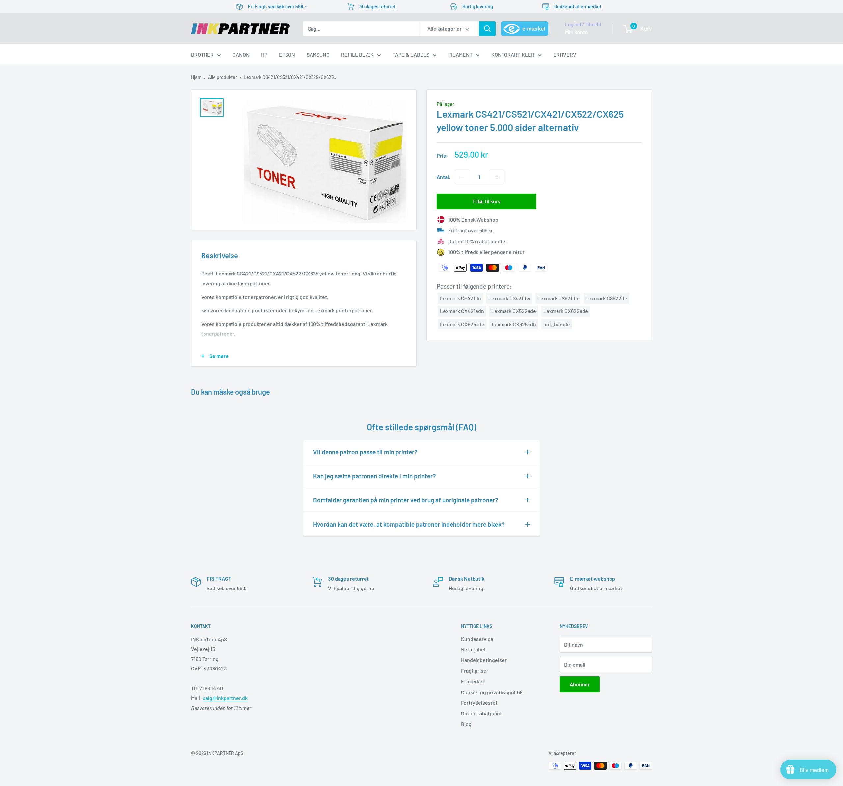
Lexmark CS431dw (509, 298)
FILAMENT (460, 54)
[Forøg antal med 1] (497, 177)
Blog (466, 724)
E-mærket (472, 681)
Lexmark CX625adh (514, 324)
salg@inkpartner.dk (225, 698)
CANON (241, 54)
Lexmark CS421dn (460, 298)
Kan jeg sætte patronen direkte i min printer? (374, 476)
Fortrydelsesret (479, 702)
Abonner (580, 684)
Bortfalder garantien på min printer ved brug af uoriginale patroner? (405, 500)
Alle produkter (222, 77)
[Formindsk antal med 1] (462, 177)
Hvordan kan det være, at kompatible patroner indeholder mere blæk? (409, 524)
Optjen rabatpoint (481, 713)
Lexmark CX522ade (513, 311)
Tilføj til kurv (486, 201)
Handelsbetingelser (484, 660)
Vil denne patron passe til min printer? (365, 452)
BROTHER (202, 54)
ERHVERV (564, 54)
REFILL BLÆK (357, 54)
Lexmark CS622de (606, 298)
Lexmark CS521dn (557, 298)
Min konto (576, 32)
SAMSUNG (318, 54)
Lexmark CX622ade (565, 311)
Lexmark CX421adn (462, 311)
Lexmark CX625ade (462, 324)
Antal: (444, 177)
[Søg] (487, 28)
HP (264, 54)
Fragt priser (474, 671)
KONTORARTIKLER (512, 54)
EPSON (287, 54)
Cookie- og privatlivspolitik (492, 692)
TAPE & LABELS (411, 54)
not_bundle (556, 324)
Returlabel (473, 649)
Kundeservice (477, 639)
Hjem (196, 77)
